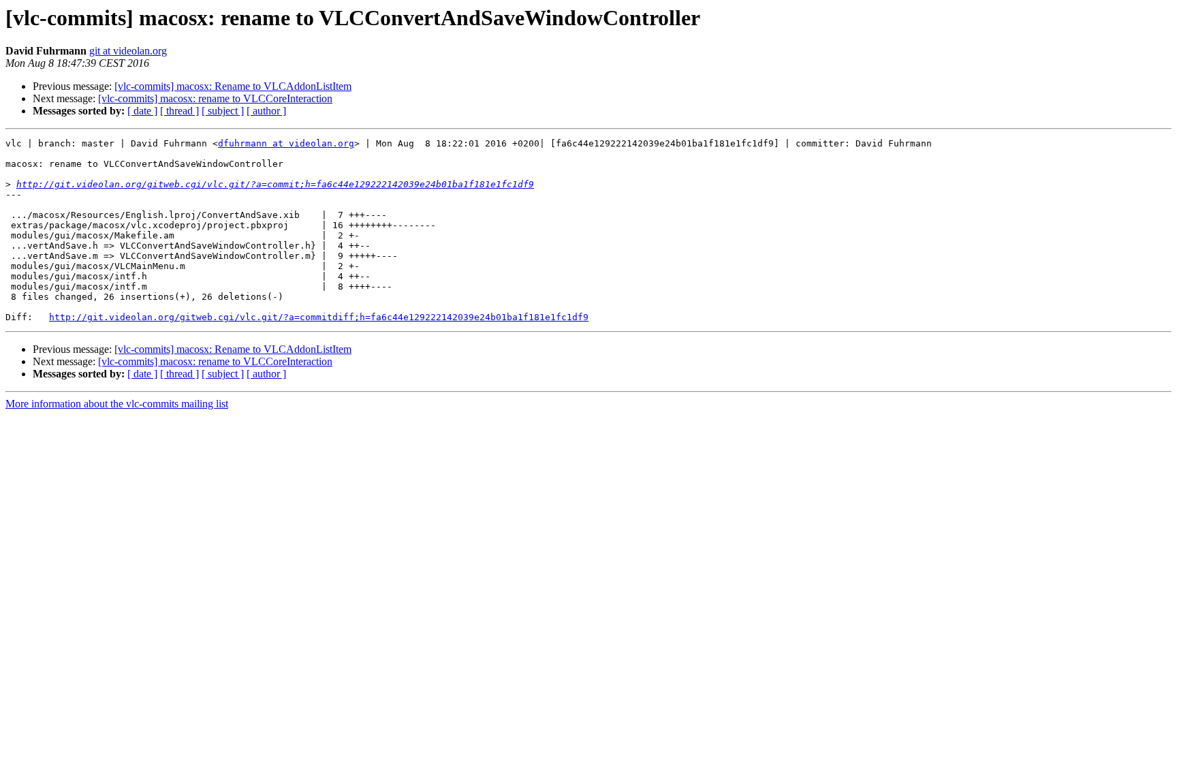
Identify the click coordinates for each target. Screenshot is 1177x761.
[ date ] (142, 111)
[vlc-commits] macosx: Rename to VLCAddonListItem (232, 86)
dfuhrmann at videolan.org (286, 143)
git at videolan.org (128, 51)
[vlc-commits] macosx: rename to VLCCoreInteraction (215, 98)
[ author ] (266, 111)
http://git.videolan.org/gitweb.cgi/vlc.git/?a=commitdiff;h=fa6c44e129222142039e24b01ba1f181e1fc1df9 (318, 317)
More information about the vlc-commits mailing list (116, 403)
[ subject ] (223, 111)
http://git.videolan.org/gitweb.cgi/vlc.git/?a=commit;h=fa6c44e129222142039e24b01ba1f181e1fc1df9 (275, 184)
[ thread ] (179, 111)
